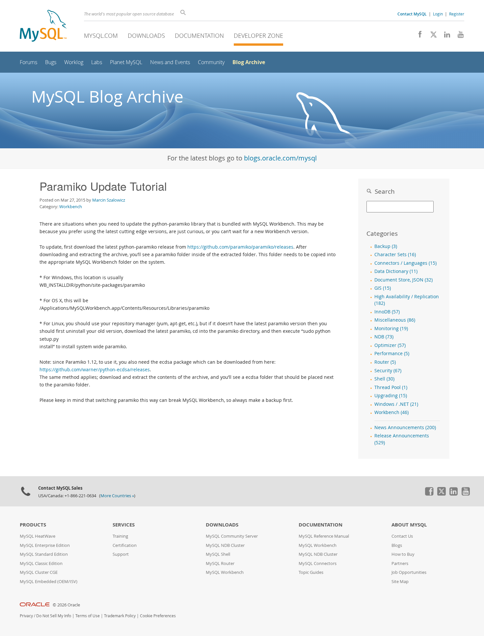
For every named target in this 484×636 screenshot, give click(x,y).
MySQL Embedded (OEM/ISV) (48, 581)
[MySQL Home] (43, 26)
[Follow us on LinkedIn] (445, 36)
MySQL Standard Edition (44, 554)
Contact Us (402, 536)
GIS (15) (382, 288)
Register (456, 13)
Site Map (400, 581)
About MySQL (409, 524)
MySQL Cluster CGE (39, 572)
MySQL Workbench (225, 572)
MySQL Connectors (317, 563)
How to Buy (403, 554)
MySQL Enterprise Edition (45, 545)
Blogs (396, 545)
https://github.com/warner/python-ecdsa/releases (95, 369)
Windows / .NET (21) (396, 404)
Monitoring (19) (391, 328)
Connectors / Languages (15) (405, 263)
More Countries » (117, 496)
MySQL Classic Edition (41, 563)
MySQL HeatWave (37, 536)
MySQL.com (101, 35)
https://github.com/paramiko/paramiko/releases (240, 247)
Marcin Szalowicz (108, 200)
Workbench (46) (391, 412)
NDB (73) (383, 337)
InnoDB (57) (387, 312)
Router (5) (385, 362)
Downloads (146, 35)
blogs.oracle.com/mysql (280, 158)
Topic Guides (311, 572)
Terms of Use (87, 615)
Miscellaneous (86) (394, 320)
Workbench (70, 206)
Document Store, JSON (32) (403, 280)
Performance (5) (391, 353)
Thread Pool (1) (390, 387)
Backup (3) (385, 246)
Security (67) (387, 371)
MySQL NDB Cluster (225, 545)
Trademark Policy (120, 615)
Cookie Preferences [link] (158, 615)
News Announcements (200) (405, 427)
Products (33, 524)
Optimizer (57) (390, 345)
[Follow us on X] (431, 36)
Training (120, 536)
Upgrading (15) (390, 396)
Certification (125, 545)
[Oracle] (35, 605)
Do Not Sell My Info (53, 615)
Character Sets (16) (395, 254)
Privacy (26, 615)
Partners (399, 563)
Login (438, 13)
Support (121, 554)
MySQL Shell (218, 554)
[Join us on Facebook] (418, 36)
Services (124, 524)
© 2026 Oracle (66, 605)
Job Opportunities (408, 572)
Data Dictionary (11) (395, 271)
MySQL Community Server (232, 536)
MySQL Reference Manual (324, 536)
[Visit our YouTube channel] (458, 36)
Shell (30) (384, 379)
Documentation (199, 35)
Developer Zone (258, 35)
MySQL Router (220, 563)
